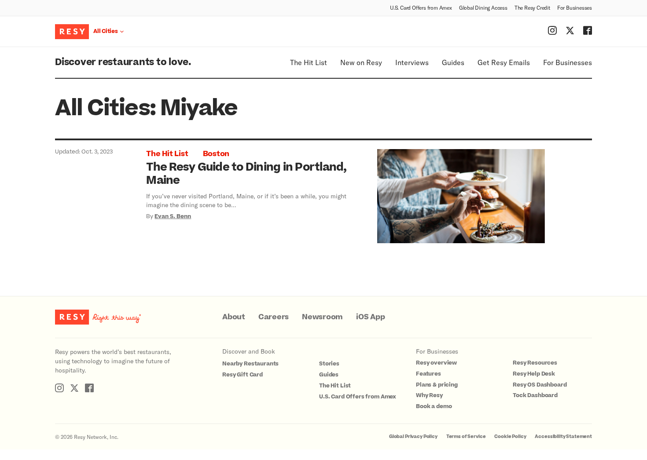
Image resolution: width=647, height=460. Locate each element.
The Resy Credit (532, 7)
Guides (453, 62)
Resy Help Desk (534, 374)
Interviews (412, 62)
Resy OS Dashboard (539, 385)
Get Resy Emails (504, 62)
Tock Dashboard (535, 395)
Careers (273, 317)
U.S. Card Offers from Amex (421, 7)
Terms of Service (466, 436)
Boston (216, 154)
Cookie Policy (510, 436)
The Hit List (308, 62)
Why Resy (429, 395)
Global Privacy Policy (413, 436)
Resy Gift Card (242, 375)
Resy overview (436, 363)
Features (428, 374)
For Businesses (574, 7)
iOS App (370, 317)
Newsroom (322, 317)
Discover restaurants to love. (123, 62)
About (233, 317)
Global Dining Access (483, 7)
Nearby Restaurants (250, 364)
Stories (329, 364)
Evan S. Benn (172, 216)
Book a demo (434, 406)
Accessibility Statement (563, 436)
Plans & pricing (437, 385)
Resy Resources (535, 363)
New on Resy (361, 62)
